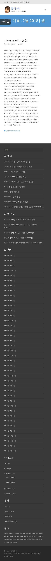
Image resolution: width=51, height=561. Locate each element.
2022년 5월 (8, 295)
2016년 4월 (8, 431)
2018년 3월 (8, 395)
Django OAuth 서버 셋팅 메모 (15, 177)
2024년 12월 (8, 270)
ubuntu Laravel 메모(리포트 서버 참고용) (19, 182)
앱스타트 (29, 536)
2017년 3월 (8, 425)
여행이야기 (8, 473)
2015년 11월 (8, 440)
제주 (26, 539)
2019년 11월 (8, 355)
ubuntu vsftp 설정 (16, 40)
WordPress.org (11, 521)
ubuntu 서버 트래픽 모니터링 (15, 172)
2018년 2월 (8, 401)
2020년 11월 (8, 320)
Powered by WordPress (12, 554)
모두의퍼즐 (10, 536)
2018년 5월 (8, 390)
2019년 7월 (8, 365)
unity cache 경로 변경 (12, 197)
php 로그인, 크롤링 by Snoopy (22, 232)
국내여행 (9, 477)
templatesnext (8, 556)
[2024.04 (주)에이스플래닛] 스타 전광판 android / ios (23, 207)
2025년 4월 (8, 265)
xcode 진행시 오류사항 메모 (14, 187)
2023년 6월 (8, 285)
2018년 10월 (8, 380)
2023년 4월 (8, 290)
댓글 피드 (8, 516)
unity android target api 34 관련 (16, 202)
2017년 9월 (8, 410)
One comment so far (13, 131)
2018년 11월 (8, 375)
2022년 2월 (8, 305)
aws (5, 533)
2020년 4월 (8, 340)
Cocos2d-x (9, 533)
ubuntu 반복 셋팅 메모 (12, 192)
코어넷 (6, 542)
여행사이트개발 (36, 536)
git (14, 533)
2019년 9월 (8, 360)
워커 (10, 539)
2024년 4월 (8, 280)
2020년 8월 (8, 325)
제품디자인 (31, 539)
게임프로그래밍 (30, 533)
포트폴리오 (8, 493)
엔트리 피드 (9, 511)
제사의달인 (21, 539)
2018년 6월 (8, 385)
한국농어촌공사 (12, 542)
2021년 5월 (8, 315)
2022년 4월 (8, 300)
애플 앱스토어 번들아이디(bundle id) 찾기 (26, 242)
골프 (37, 533)
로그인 (7, 506)
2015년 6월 (8, 450)
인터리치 (15, 539)
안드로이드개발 (21, 536)
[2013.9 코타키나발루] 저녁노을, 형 (17, 162)
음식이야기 (8, 488)
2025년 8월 (8, 255)
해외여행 (9, 482)
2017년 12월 (8, 405)
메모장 (6, 468)
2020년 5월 (8, 335)
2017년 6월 (8, 420)
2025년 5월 (8, 260)
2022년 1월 (8, 310)
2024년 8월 (8, 275)
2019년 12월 (8, 350)
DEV (21, 44)
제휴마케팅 (38, 539)
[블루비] (13, 9)
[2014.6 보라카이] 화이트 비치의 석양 (18, 167)
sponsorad (22, 533)
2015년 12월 (8, 436)
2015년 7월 (8, 445)
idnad (17, 533)
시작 (15, 536)
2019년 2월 (8, 370)
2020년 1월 (8, 345)
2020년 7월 (8, 330)
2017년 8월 (8, 415)
